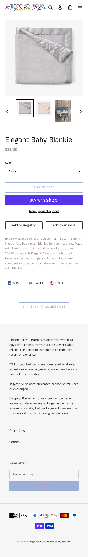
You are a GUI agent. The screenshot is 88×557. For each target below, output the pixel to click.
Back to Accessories (47, 306)
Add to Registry (24, 225)
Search (14, 442)
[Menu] (80, 7)
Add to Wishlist (64, 225)
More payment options (44, 211)
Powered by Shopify (59, 542)
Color (8, 162)
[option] (24, 108)
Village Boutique (36, 542)
